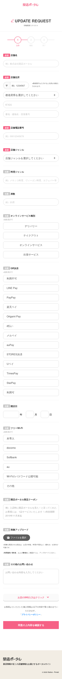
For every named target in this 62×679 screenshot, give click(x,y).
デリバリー (31, 226)
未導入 (10, 438)
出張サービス (31, 254)
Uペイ (10, 364)
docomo (11, 448)
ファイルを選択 (18, 537)
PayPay (11, 297)
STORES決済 (14, 354)
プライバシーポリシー (31, 614)
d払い (10, 326)
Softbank (12, 457)
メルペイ (12, 335)
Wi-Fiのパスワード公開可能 (22, 476)
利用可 (10, 392)
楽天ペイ (12, 307)
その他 (10, 486)
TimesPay (12, 373)
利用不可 (12, 278)
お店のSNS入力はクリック (31, 597)
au (8, 467)
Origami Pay (14, 316)
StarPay (11, 383)
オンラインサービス (31, 245)
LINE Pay (12, 288)
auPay (10, 345)
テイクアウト (31, 235)
